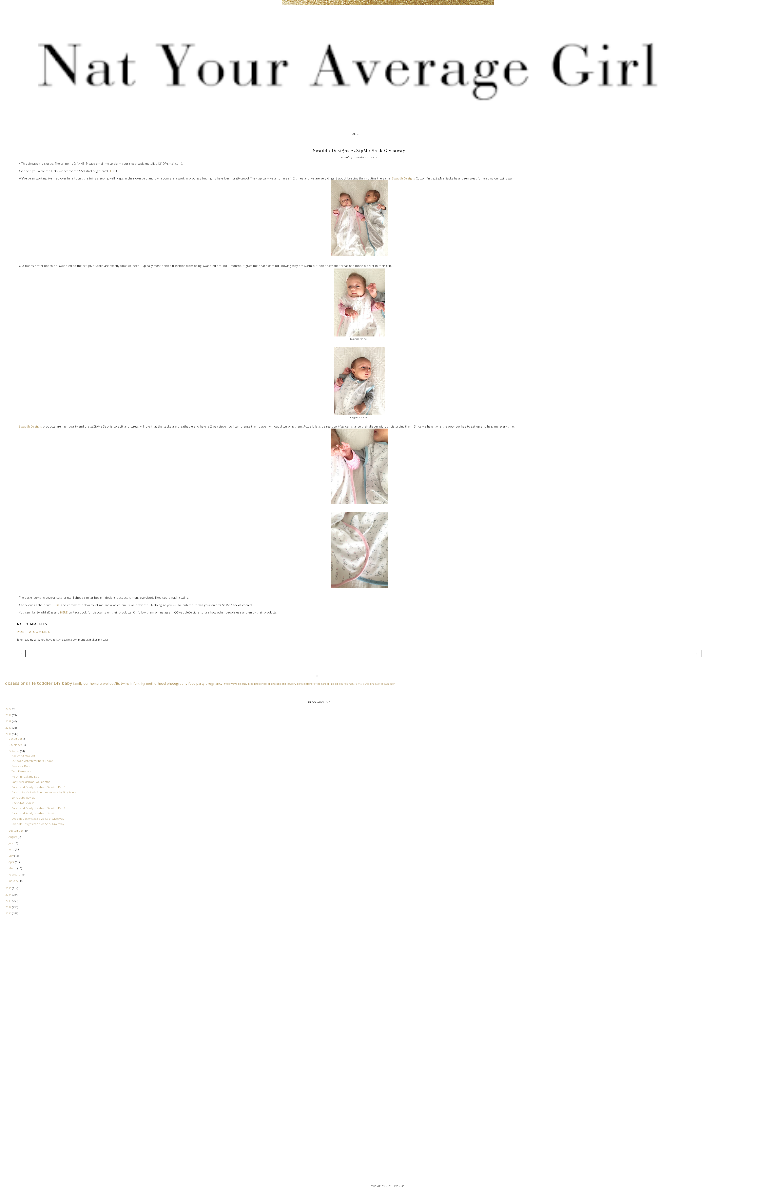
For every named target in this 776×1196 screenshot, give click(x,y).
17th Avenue (395, 1186)
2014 (8, 894)
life (32, 683)
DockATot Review (23, 803)
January (13, 881)
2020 (8, 709)
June (11, 849)
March (12, 868)
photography (177, 683)
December (15, 738)
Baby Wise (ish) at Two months (31, 782)
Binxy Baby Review (23, 797)
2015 (8, 888)
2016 (8, 734)
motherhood (156, 683)
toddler (45, 683)
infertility (137, 683)
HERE (112, 171)
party (200, 683)
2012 (8, 907)
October (14, 751)
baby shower (382, 683)
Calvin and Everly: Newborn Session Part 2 (39, 808)
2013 (8, 901)
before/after (312, 684)
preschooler (262, 684)
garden (325, 683)
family (78, 683)
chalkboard (278, 684)
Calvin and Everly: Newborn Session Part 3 (39, 787)
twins (125, 683)
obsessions (16, 683)
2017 (8, 727)
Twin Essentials (21, 771)
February (14, 874)
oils (362, 683)
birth (392, 683)
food (191, 683)
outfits (115, 683)
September (16, 830)
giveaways (230, 684)
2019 (8, 715)
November (15, 745)
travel (104, 683)
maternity (354, 683)
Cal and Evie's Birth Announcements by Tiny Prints (44, 792)
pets (300, 684)
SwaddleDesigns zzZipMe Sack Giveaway (38, 818)
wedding (369, 683)
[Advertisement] (21, 1000)
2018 (8, 721)
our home (91, 683)
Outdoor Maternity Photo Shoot (32, 761)
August (13, 837)
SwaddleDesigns (403, 178)
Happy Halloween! (23, 755)
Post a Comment (35, 632)
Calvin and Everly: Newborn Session (34, 813)
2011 (8, 913)
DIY (57, 683)
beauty (242, 684)
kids (251, 684)
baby (67, 683)
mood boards (339, 683)
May (11, 855)
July (11, 843)
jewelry (291, 684)
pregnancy (214, 683)
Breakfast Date (21, 766)
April (11, 862)
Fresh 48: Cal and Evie (25, 776)
